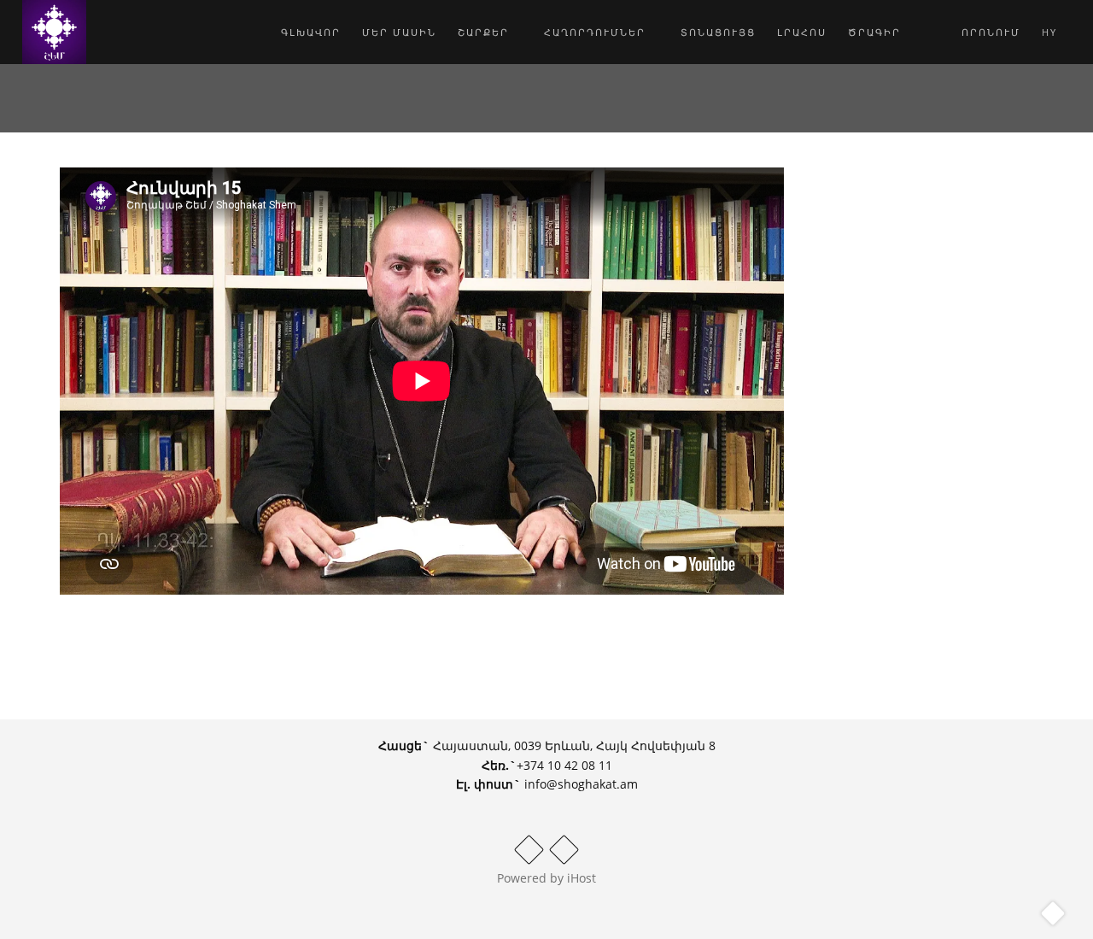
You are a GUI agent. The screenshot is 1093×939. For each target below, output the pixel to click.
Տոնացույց (718, 32)
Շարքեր (485, 32)
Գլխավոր (311, 32)
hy (1051, 32)
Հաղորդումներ (597, 32)
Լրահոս (802, 32)
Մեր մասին (399, 32)
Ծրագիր (874, 32)
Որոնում (988, 32)
